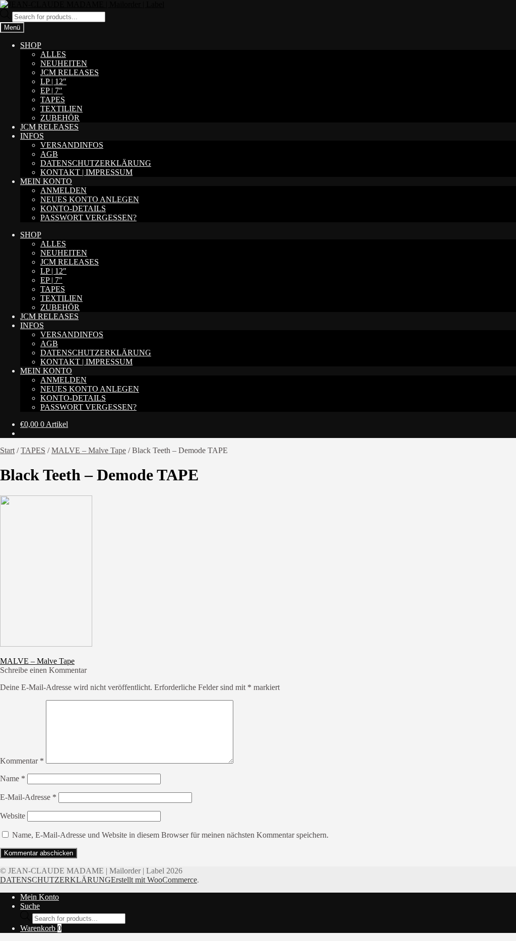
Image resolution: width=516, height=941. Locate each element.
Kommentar (22, 761)
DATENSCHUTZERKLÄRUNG (95, 163)
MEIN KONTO (46, 181)
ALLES (53, 54)
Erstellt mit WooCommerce (154, 879)
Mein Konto (39, 897)
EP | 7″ (51, 90)
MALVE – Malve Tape (88, 450)
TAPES (52, 99)
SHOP (30, 45)
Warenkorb (40, 928)
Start (7, 450)
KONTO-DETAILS (73, 208)
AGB (49, 154)
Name (12, 778)
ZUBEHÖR (60, 117)
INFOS (32, 136)
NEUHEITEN (63, 63)
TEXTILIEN (61, 108)
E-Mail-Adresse (28, 797)
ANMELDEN (63, 190)
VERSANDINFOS (71, 145)
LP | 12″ (53, 81)
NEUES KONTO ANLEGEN (89, 199)
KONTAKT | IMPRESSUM (86, 172)
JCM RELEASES (69, 72)
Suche (30, 906)
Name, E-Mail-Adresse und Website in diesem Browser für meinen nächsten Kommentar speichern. (170, 835)
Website (12, 815)
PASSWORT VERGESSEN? (88, 217)
